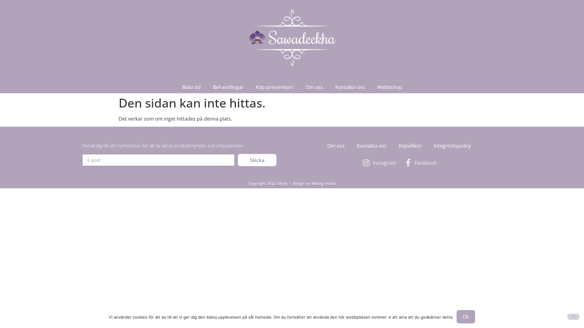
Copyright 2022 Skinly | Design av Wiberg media (292, 183)
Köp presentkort (275, 87)
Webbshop (389, 87)
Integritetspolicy (452, 145)
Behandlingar (228, 87)
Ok (466, 316)
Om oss (314, 87)
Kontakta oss (350, 87)
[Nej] (573, 317)
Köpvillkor (410, 145)
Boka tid (191, 87)
